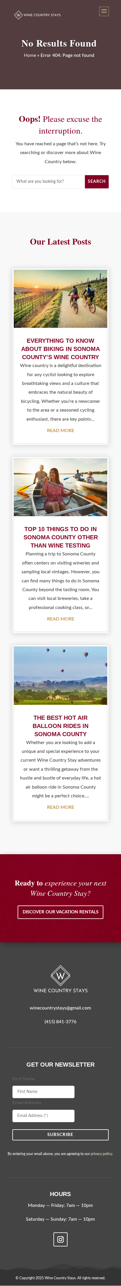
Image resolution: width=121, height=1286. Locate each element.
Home (30, 55)
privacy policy (101, 1154)
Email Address (26, 1102)
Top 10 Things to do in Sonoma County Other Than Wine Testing (60, 537)
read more (60, 430)
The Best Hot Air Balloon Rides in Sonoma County (60, 725)
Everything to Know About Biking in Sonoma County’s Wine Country (60, 348)
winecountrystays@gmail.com (60, 1008)
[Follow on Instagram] (60, 1239)
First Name (23, 1079)
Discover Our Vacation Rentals (60, 912)
